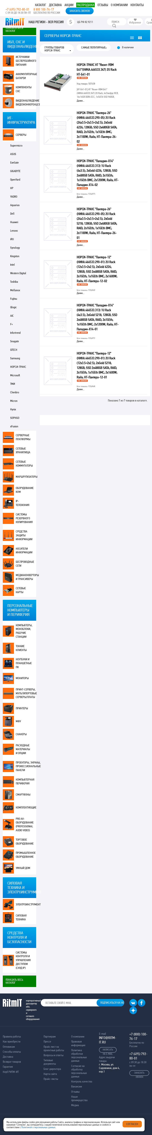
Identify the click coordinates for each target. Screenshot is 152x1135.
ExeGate (14, 162)
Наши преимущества (79, 1098)
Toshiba (14, 281)
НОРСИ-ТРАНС (18, 367)
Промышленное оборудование (26, 854)
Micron (13, 401)
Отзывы (103, 5)
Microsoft (15, 375)
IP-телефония (22, 503)
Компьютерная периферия (25, 781)
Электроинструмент (26, 904)
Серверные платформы (23, 437)
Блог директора (52, 1069)
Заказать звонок (79, 11)
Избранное (135, 22)
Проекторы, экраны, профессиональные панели (26, 766)
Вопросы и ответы (53, 1055)
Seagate (14, 341)
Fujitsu (13, 298)
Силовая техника (21, 917)
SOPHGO (14, 418)
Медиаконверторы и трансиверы (26, 577)
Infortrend (15, 332)
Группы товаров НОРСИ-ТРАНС (54, 49)
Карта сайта (50, 1074)
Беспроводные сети (25, 563)
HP (11, 188)
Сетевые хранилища (23, 450)
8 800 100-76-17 (44, 9)
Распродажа (85, 5)
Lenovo (14, 230)
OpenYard (15, 179)
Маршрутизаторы (26, 476)
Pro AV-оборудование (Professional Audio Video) (25, 824)
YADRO (13, 196)
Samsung (15, 358)
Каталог (40, 5)
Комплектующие (26, 807)
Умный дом (23, 868)
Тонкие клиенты (21, 648)
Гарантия (8, 1066)
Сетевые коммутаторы (24, 463)
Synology (15, 247)
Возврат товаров (12, 1061)
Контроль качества (81, 1081)
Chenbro (14, 392)
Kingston (14, 256)
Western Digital (18, 273)
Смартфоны (23, 794)
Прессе (47, 1041)
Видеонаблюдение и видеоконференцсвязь (26, 102)
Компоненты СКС (24, 89)
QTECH (13, 350)
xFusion (14, 426)
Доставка (55, 5)
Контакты (137, 5)
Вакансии (76, 1086)
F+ (11, 324)
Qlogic (13, 307)
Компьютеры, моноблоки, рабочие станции (24, 630)
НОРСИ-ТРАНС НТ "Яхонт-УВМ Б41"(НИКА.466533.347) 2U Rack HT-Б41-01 (97, 69)
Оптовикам (9, 1046)
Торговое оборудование (25, 841)
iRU (12, 239)
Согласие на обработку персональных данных (79, 1071)
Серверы (21, 135)
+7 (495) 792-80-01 (17, 9)
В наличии (128, 47)
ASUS (13, 154)
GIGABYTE (15, 171)
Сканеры (21, 734)
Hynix (13, 409)
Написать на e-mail (108, 1050)
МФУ (18, 721)
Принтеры (22, 708)
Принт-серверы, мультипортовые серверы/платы (26, 693)
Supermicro (16, 145)
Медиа (75, 1105)
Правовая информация (78, 1043)
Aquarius (14, 205)
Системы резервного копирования (24, 518)
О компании (119, 5)
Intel (12, 264)
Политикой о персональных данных (38, 1127)
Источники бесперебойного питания (26, 60)
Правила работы (12, 1036)
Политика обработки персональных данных (79, 1055)
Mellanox (15, 290)
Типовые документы (50, 1061)
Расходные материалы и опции (23, 749)
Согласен (132, 1124)
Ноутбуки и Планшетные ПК (24, 663)
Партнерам (50, 1036)
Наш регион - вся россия (46, 22)
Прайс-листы (51, 1079)
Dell (12, 213)
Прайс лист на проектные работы (54, 1048)
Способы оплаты (12, 1051)
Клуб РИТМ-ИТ (11, 1072)
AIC (12, 315)
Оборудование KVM (25, 490)
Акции (69, 5)
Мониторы (22, 678)
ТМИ (12, 384)
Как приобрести (11, 1041)
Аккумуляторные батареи (26, 76)
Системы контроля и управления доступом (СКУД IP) (23, 960)
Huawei (14, 222)
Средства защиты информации (24, 535)
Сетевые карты (21, 590)
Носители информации (24, 550)
